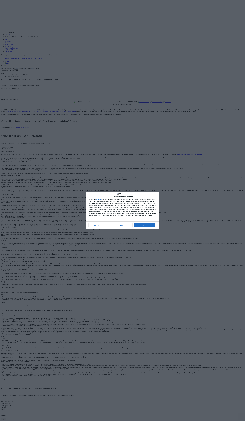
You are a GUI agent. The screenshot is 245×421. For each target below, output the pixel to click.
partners (98, 199)
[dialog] (122, 210)
